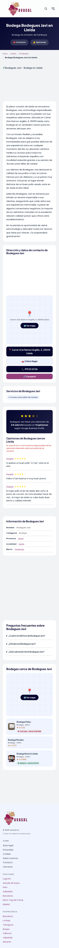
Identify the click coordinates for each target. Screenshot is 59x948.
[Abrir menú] (53, 8)
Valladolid (7, 891)
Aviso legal (8, 845)
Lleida (13, 53)
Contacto (8, 862)
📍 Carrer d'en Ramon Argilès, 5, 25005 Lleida (29, 351)
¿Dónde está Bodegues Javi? (22, 643)
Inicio (5, 53)
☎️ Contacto (19, 42)
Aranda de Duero (11, 883)
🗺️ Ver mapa (29, 325)
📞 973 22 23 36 (30, 369)
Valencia (7, 933)
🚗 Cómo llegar (29, 361)
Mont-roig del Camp (13, 900)
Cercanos (8, 866)
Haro (5, 887)
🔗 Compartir (29, 376)
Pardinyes (23, 53)
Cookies (7, 854)
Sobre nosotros (10, 858)
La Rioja (6, 920)
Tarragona (8, 925)
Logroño (7, 878)
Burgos (6, 929)
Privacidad (8, 849)
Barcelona (8, 896)
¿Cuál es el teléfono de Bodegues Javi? (26, 635)
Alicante (7, 942)
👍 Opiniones (39, 42)
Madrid (6, 904)
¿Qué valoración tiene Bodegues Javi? (26, 651)
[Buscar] (46, 9)
